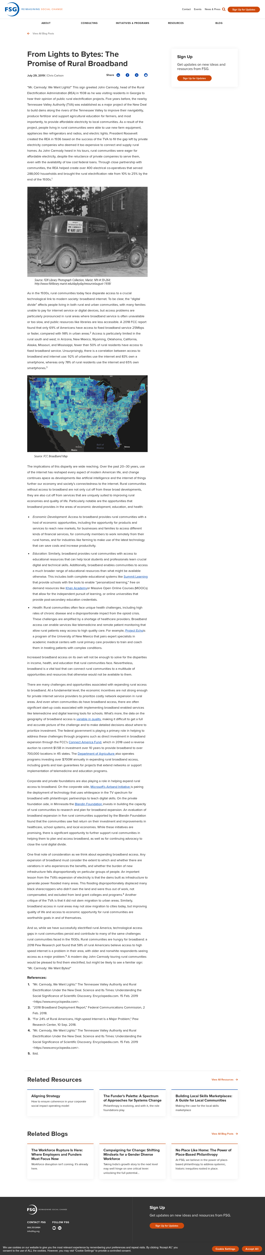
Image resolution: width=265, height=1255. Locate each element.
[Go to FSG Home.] (33, 9)
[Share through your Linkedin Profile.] (118, 75)
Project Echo (134, 630)
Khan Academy (76, 588)
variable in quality (88, 719)
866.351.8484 (33, 1227)
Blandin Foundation (89, 804)
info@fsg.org (33, 1231)
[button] (224, 10)
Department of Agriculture (96, 753)
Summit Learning (136, 576)
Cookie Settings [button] (225, 1249)
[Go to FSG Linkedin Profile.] (59, 1228)
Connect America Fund (85, 742)
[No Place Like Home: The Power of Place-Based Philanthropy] (205, 1161)
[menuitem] (186, 9)
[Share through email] (146, 75)
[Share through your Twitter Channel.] (136, 75)
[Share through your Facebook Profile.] (127, 75)
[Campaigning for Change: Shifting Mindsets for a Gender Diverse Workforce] (132, 1161)
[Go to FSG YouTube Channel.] (54, 1228)
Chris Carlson (55, 75)
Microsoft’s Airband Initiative (110, 786)
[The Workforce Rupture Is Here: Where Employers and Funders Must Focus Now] (60, 1161)
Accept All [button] (252, 1249)
